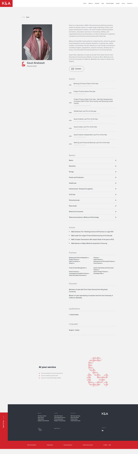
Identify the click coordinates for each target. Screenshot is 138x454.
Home (84, 3)
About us (91, 3)
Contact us (129, 3)
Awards (117, 3)
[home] (6, 3)
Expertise (97, 3)
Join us (123, 3)
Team (102, 3)
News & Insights (110, 3)
